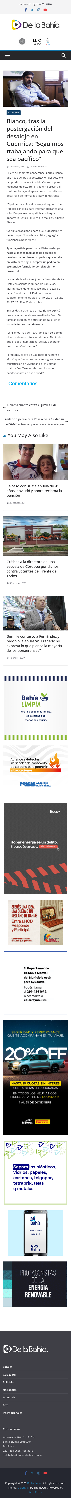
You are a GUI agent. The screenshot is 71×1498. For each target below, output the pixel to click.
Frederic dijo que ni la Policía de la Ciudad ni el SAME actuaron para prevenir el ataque (33, 421)
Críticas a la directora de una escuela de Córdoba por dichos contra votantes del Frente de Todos (33, 568)
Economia (9, 1397)
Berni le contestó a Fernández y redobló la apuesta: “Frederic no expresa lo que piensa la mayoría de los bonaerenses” (34, 643)
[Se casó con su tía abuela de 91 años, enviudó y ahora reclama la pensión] (35, 446)
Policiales (9, 1382)
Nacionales (13, 112)
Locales (7, 1367)
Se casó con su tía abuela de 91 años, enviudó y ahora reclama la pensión (34, 491)
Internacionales (12, 1413)
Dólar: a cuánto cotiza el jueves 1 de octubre (32, 407)
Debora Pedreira (38, 166)
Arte (5, 1405)
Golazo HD (9, 1374)
